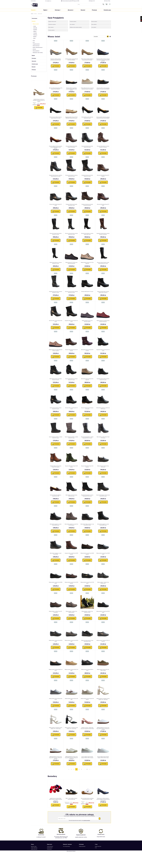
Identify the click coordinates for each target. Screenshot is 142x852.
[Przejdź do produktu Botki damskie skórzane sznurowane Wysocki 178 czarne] (55, 369)
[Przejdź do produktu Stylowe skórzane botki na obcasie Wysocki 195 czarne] (55, 398)
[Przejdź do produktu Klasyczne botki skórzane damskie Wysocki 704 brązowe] (71, 136)
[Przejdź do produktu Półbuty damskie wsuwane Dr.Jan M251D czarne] (55, 631)
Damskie (34, 21)
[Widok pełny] (110, 36)
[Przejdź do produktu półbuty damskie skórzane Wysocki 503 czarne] (55, 689)
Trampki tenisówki (36, 43)
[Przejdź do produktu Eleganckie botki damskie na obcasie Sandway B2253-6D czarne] (87, 485)
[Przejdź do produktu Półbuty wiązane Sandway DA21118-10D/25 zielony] (103, 660)
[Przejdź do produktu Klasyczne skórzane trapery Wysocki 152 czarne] (87, 398)
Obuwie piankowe (36, 50)
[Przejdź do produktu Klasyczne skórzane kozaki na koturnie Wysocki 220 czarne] (71, 282)
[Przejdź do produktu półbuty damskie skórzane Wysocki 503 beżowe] (87, 689)
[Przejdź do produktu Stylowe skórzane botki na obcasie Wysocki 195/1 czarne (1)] (103, 282)
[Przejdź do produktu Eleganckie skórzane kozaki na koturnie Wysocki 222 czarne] (55, 282)
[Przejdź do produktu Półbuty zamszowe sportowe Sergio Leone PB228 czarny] (87, 631)
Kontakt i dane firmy (98, 846)
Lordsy (34, 26)
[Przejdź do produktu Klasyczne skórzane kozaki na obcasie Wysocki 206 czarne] (71, 224)
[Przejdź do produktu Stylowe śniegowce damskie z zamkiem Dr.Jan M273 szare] (71, 427)
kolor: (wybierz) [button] (72, 24)
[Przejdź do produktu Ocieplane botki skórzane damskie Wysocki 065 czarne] (71, 195)
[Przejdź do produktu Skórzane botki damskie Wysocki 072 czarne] (55, 195)
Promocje (34, 69)
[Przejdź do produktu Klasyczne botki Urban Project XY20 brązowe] (87, 456)
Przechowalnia (49, 849)
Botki (34, 38)
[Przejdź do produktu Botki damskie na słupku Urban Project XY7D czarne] (103, 427)
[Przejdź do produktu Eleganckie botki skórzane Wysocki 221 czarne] (71, 311)
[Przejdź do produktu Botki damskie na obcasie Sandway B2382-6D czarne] (71, 485)
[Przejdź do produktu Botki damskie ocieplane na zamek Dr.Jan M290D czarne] (55, 514)
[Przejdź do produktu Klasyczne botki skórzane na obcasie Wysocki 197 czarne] (71, 369)
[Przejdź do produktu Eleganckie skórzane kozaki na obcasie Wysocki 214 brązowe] (103, 224)
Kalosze (34, 49)
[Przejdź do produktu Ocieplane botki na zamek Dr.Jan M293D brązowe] (71, 543)
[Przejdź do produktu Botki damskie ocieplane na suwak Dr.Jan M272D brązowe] (71, 514)
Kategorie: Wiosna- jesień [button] (52, 21)
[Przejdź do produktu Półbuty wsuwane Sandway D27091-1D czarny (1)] (103, 631)
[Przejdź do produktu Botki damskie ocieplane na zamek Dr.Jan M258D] (55, 543)
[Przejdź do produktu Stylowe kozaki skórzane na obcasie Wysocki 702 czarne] (55, 253)
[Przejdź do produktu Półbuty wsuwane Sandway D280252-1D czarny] (55, 660)
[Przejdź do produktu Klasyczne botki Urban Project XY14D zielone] (71, 456)
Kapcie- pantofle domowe (37, 47)
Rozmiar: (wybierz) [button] (94, 21)
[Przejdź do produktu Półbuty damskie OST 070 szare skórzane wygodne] (87, 311)
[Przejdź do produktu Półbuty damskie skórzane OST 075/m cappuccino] (87, 253)
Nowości (33, 66)
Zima (34, 40)
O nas (96, 847)
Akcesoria (34, 61)
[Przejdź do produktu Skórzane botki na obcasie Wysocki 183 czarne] (55, 311)
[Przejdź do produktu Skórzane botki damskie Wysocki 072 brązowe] (103, 166)
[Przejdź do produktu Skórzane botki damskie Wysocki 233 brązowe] (71, 340)
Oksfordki (35, 27)
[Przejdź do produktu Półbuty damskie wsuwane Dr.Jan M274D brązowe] (71, 573)
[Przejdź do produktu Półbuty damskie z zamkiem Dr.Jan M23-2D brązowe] (55, 602)
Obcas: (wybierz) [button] (93, 24)
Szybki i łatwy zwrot (34, 849)
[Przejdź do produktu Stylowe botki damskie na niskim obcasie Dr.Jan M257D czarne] (103, 485)
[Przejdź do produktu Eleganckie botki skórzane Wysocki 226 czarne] (103, 340)
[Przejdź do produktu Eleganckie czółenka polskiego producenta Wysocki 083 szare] (55, 49)
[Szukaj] (103, 4)
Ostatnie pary (35, 64)
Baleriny (34, 36)
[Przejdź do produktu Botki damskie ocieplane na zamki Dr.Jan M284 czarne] (103, 398)
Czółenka (35, 33)
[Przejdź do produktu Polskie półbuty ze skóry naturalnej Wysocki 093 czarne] (87, 107)
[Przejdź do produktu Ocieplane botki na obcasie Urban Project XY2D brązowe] (55, 456)
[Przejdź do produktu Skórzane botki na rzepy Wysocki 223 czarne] (71, 398)
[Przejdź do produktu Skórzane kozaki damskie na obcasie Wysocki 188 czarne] (87, 224)
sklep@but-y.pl (48, 0)
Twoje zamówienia (50, 846)
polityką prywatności (87, 820)
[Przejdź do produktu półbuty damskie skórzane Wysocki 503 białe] (71, 689)
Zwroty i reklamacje (34, 847)
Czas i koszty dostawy (66, 846)
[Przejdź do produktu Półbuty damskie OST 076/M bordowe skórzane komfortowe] (103, 311)
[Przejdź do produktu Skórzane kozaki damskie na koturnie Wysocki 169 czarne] (71, 166)
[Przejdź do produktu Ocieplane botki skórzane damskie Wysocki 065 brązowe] (87, 195)
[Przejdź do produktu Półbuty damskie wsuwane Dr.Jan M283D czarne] (103, 543)
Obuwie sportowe (36, 45)
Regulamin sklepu (34, 846)
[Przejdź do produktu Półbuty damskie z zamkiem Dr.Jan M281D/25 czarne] (87, 602)
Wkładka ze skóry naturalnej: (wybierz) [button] (76, 27)
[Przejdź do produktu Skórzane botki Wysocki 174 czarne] (87, 282)
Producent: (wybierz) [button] (73, 21)
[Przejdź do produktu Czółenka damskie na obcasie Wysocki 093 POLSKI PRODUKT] (71, 49)
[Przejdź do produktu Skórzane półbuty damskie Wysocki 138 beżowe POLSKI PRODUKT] (55, 78)
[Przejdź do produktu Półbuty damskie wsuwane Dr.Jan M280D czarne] (55, 573)
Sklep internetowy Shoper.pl (71, 851)
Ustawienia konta (49, 847)
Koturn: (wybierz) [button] (50, 27)
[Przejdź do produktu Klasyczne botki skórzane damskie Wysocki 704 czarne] (87, 136)
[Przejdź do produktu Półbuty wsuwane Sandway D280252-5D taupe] (71, 660)
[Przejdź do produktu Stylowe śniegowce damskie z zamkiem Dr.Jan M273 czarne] (55, 427)
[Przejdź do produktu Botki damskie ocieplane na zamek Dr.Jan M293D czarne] (103, 514)
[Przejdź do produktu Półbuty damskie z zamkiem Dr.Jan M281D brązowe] (71, 602)
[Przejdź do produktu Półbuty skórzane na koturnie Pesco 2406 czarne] (103, 456)
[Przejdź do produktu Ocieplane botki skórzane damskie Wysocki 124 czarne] (87, 166)
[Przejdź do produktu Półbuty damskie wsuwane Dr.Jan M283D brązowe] (87, 543)
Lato (34, 42)
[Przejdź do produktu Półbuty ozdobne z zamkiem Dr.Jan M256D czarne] (103, 573)
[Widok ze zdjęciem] (107, 36)
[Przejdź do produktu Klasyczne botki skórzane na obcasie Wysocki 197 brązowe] (103, 136)
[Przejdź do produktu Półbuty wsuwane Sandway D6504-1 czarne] (87, 660)
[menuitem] (34, 10)
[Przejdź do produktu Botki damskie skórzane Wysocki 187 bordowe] (87, 340)
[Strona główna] (34, 5)
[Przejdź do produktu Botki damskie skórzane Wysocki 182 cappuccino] (87, 369)
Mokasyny (35, 34)
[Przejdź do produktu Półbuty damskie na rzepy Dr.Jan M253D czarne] (103, 602)
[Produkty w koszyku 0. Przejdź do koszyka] (107, 4)
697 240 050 (34, 0)
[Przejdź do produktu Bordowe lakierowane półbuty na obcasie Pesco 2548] (55, 485)
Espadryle (35, 29)
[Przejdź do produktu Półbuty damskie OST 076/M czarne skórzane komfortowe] (71, 253)
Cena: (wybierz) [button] (93, 27)
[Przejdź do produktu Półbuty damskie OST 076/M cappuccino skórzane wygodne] (55, 340)
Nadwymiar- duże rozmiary (38, 52)
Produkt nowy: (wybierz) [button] (52, 24)
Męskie (33, 55)
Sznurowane (34, 18)
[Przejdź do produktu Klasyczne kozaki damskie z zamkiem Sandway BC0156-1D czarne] (87, 427)
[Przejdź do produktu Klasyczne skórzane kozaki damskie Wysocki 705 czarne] (55, 224)
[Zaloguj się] (110, 4)
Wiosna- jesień (36, 23)
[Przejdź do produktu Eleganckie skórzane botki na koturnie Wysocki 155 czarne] (103, 369)
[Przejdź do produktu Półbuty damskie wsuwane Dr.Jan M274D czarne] (87, 573)
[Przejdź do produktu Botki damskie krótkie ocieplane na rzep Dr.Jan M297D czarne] (87, 514)
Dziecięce (34, 58)
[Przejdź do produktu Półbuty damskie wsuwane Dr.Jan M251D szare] (71, 631)
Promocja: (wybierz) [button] (51, 30)
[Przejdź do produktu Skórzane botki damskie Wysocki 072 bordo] (103, 195)
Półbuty (34, 31)
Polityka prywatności (82, 846)
